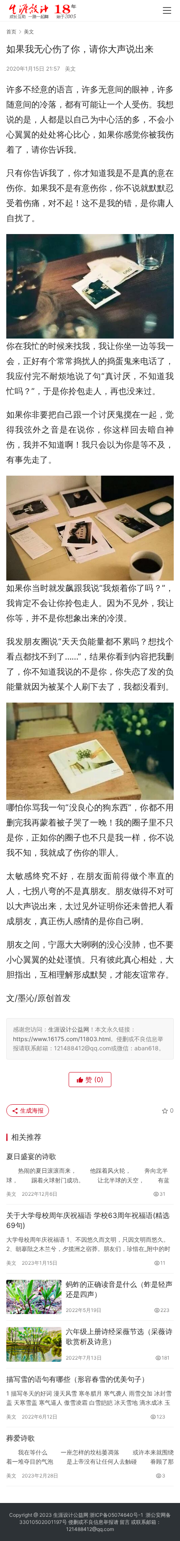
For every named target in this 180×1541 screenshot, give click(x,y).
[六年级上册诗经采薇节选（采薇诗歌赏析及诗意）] (34, 1344)
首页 (11, 31)
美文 (70, 68)
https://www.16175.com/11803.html (62, 1038)
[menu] (167, 10)
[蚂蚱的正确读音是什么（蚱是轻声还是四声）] (34, 1297)
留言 (125, 1522)
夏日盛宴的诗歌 (31, 1156)
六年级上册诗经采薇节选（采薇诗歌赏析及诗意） (119, 1336)
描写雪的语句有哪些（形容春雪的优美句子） (77, 1379)
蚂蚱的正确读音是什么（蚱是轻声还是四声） (119, 1289)
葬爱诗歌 (20, 1438)
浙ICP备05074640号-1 (116, 1515)
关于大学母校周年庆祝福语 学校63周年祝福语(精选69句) (88, 1220)
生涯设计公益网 (68, 1029)
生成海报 (31, 1110)
